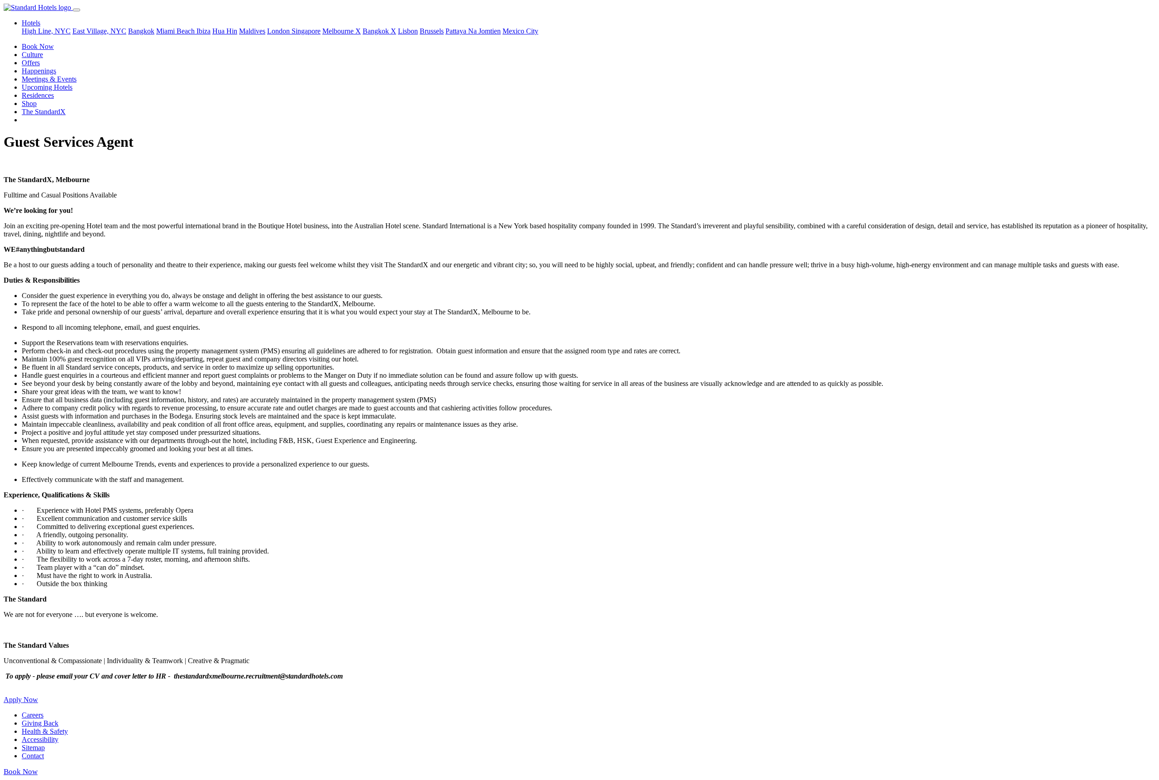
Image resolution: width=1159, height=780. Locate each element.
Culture (32, 54)
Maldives (252, 31)
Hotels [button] (31, 23)
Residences (38, 95)
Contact (33, 756)
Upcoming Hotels (47, 87)
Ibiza (203, 31)
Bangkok (141, 31)
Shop (29, 103)
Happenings (39, 71)
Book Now (38, 46)
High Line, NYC (46, 31)
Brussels (432, 31)
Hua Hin (224, 31)
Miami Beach (176, 31)
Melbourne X (341, 31)
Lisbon (408, 31)
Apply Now (21, 699)
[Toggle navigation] (76, 10)
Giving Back (40, 723)
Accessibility (40, 739)
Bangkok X (379, 31)
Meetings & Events (49, 79)
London (279, 31)
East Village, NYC (99, 31)
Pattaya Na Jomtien (473, 31)
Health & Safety (45, 731)
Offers (31, 63)
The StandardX (44, 112)
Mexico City (520, 31)
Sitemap (33, 747)
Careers (32, 715)
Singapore (306, 31)
